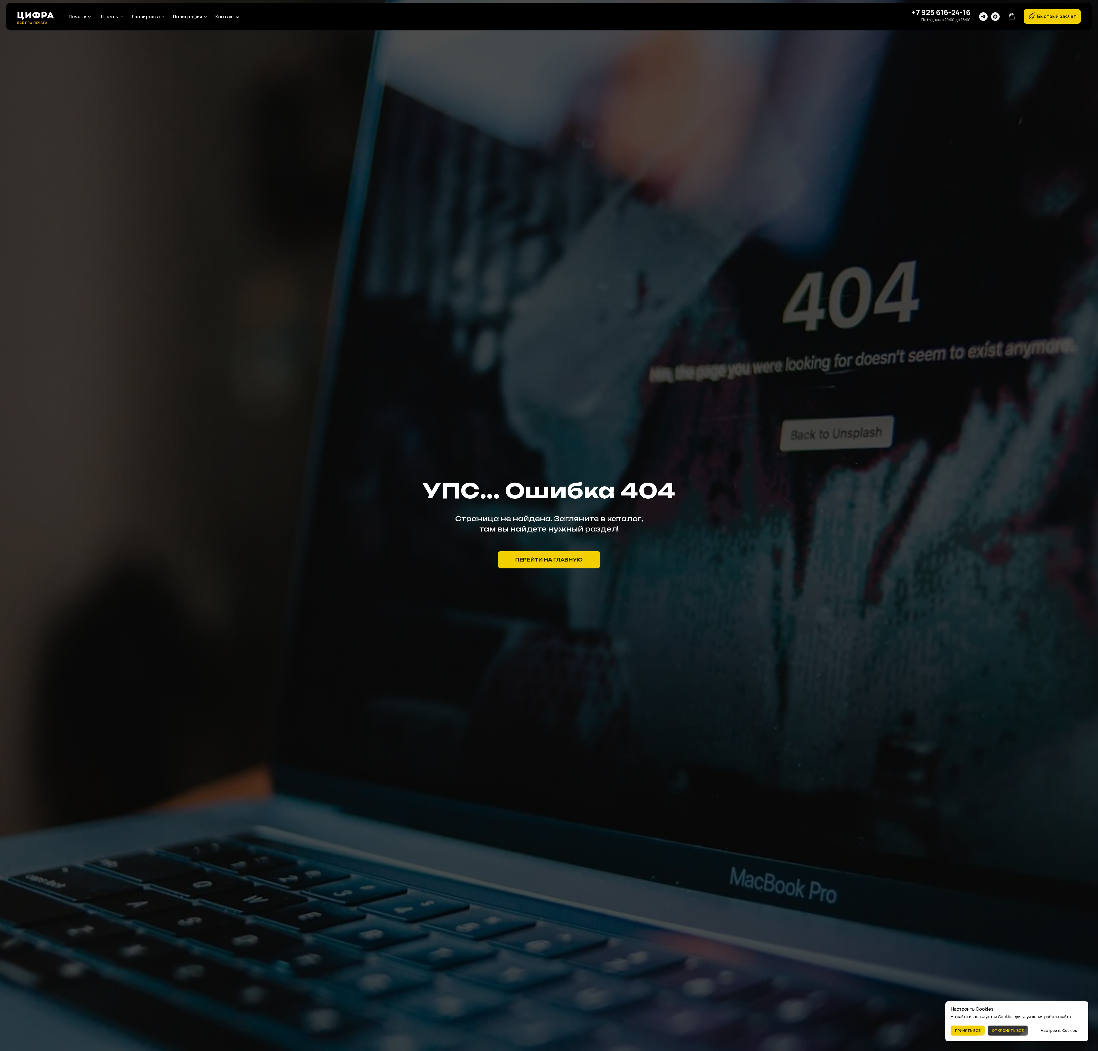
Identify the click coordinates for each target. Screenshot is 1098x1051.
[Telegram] (983, 16)
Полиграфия (187, 16)
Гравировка (146, 16)
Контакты (227, 16)
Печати (77, 16)
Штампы (109, 16)
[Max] (995, 16)
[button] (1011, 16)
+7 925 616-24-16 (940, 12)
